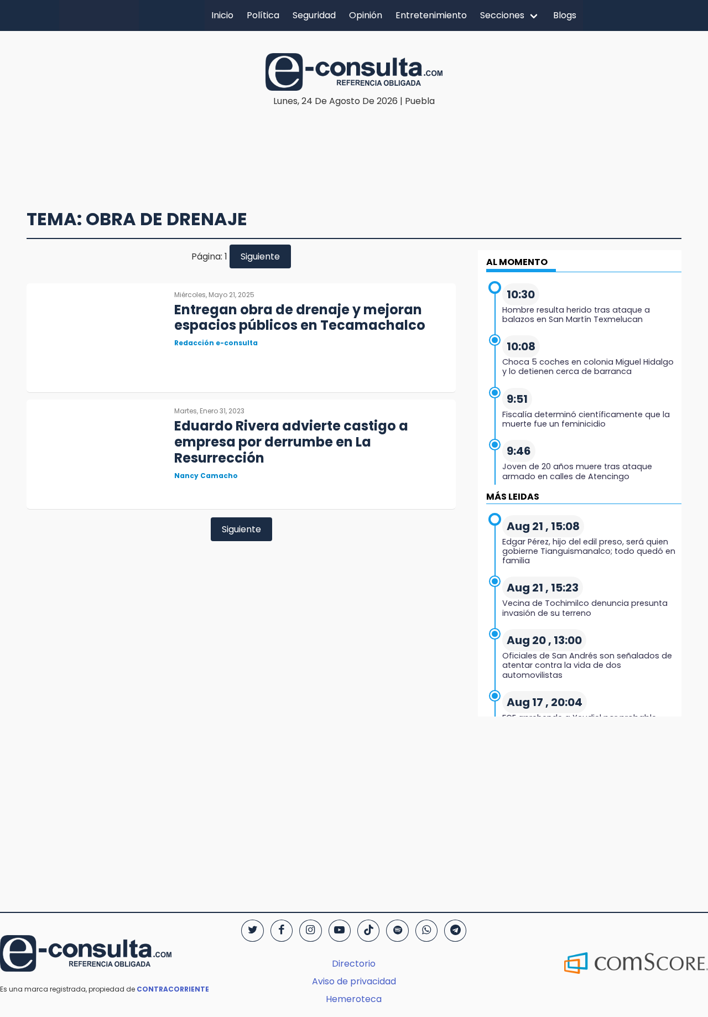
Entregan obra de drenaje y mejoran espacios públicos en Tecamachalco (299, 317)
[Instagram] (310, 931)
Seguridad (314, 15)
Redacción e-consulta (216, 342)
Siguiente (260, 256)
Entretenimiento (431, 15)
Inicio (222, 15)
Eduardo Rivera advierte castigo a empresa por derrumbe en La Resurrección (291, 442)
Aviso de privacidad (354, 981)
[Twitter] (252, 931)
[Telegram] (455, 931)
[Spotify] (397, 931)
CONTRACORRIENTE (173, 989)
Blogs (564, 15)
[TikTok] (368, 931)
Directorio (354, 963)
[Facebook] (281, 931)
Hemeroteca (354, 999)
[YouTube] (340, 931)
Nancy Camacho (206, 475)
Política (263, 15)
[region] (354, 142)
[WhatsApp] (426, 931)
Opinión (365, 15)
